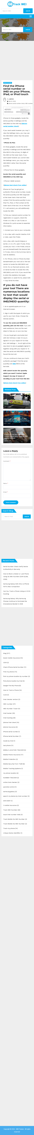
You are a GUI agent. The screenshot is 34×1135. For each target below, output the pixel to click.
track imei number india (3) (13, 814)
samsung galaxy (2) (10, 791)
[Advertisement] (17, 60)
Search (26, 516)
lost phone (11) (8, 745)
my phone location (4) (10, 773)
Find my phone (7, 82)
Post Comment (11, 502)
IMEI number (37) (9, 704)
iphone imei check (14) (11, 722)
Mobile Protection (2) (10, 759)
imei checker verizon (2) (11, 699)
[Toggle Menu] (31, 16)
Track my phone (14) (10, 828)
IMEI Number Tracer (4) (11, 708)
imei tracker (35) (9, 713)
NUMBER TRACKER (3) (11, 778)
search (28, 11)
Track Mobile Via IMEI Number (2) (15, 824)
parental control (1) (10, 787)
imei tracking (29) (9, 718)
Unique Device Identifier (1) (12, 833)
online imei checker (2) (11, 782)
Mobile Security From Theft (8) (14, 764)
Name (5, 483)
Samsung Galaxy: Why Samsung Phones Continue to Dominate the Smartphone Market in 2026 (15, 601)
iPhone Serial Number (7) (12, 736)
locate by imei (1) (9, 741)
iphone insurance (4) (10, 727)
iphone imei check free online (15, 185)
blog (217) (6, 653)
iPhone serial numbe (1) (11, 731)
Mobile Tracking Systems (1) (13, 768)
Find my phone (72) (10, 672)
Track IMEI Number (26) (11, 810)
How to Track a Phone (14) (12, 690)
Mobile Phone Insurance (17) (13, 755)
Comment (7, 461)
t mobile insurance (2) (11, 805)
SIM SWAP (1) (8, 801)
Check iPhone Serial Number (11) (14, 667)
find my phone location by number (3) (16, 676)
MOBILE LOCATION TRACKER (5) (14, 750)
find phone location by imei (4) (14, 681)
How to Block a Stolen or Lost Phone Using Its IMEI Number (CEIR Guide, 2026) (16, 576)
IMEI (14, 364)
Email (5, 492)
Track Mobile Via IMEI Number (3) (15, 819)
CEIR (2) (6, 662)
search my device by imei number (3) (16, 796)
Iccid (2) (6, 695)
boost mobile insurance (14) (13, 658)
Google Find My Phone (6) (12, 685)
